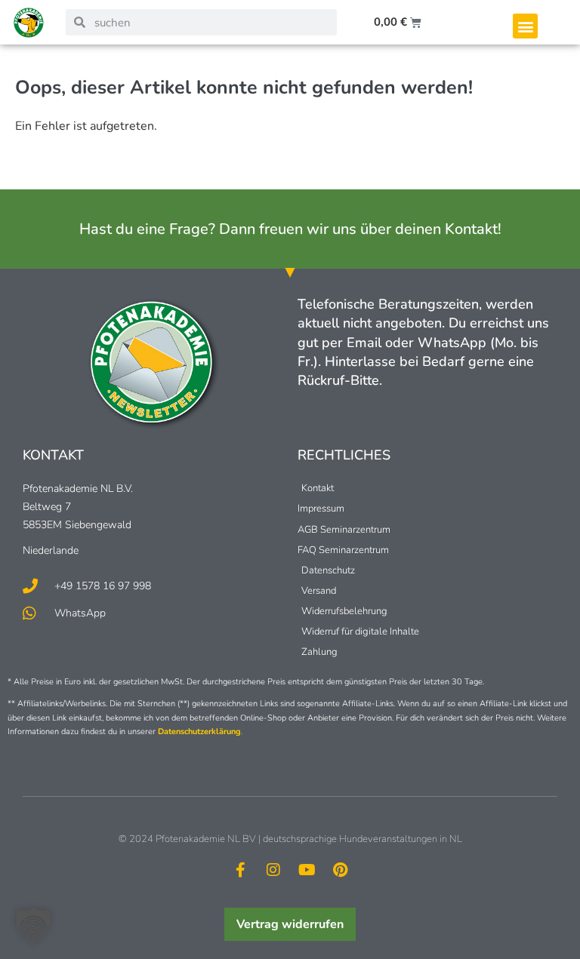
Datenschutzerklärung (199, 731)
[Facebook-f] (240, 870)
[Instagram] (273, 870)
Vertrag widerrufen (290, 924)
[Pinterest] (339, 870)
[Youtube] (306, 870)
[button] (525, 26)
